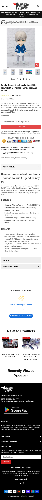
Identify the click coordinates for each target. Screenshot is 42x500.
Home (3, 20)
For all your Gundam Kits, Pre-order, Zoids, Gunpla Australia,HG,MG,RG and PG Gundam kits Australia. (21, 15)
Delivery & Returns (23, 122)
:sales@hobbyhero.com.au (13, 395)
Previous (2, 48)
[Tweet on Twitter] (20, 79)
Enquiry (22, 127)
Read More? (5, 115)
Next (39, 48)
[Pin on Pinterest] (23, 79)
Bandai (11, 158)
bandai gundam (20, 158)
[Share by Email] (29, 79)
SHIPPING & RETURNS (10, 266)
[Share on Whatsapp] (26, 79)
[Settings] (38, 5)
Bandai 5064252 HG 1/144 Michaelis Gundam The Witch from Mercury (31, 357)
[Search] (7, 5)
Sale (5, 337)
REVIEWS (6, 260)
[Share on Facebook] (17, 79)
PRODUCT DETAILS (9, 167)
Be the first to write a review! (21, 316)
